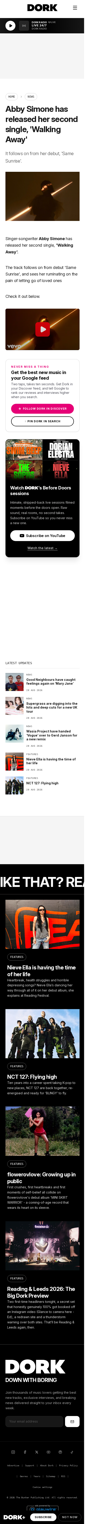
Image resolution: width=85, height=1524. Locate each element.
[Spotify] (60, 1452)
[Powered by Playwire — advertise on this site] (42, 1509)
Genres (24, 1476)
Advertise (13, 1465)
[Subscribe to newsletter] (72, 1421)
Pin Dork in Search (43, 421)
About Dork (46, 1465)
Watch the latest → (42, 548)
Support (29, 1465)
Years (37, 1476)
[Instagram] (13, 1452)
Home (11, 96)
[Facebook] (25, 1452)
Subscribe (43, 1517)
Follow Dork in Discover (42, 408)
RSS (63, 1476)
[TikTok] (72, 1452)
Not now (70, 1517)
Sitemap (50, 1476)
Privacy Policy (68, 1465)
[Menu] (75, 7)
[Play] (10, 26)
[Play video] (42, 329)
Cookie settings (42, 1487)
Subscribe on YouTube (45, 535)
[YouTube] (48, 1452)
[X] (37, 1452)
